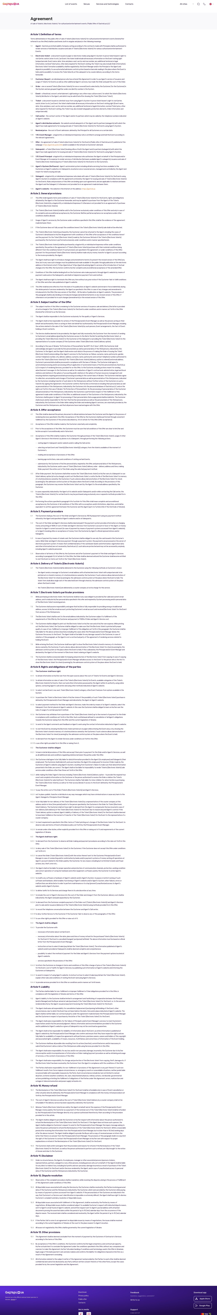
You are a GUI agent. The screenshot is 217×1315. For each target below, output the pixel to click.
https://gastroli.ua (88, 189)
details (13, 1299)
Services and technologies (107, 4)
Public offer (82, 1299)
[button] (186, 4)
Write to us (135, 1300)
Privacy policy (83, 1296)
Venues (87, 4)
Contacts (129, 4)
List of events (71, 4)
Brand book (82, 1292)
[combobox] (186, 4)
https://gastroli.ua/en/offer (53, 145)
